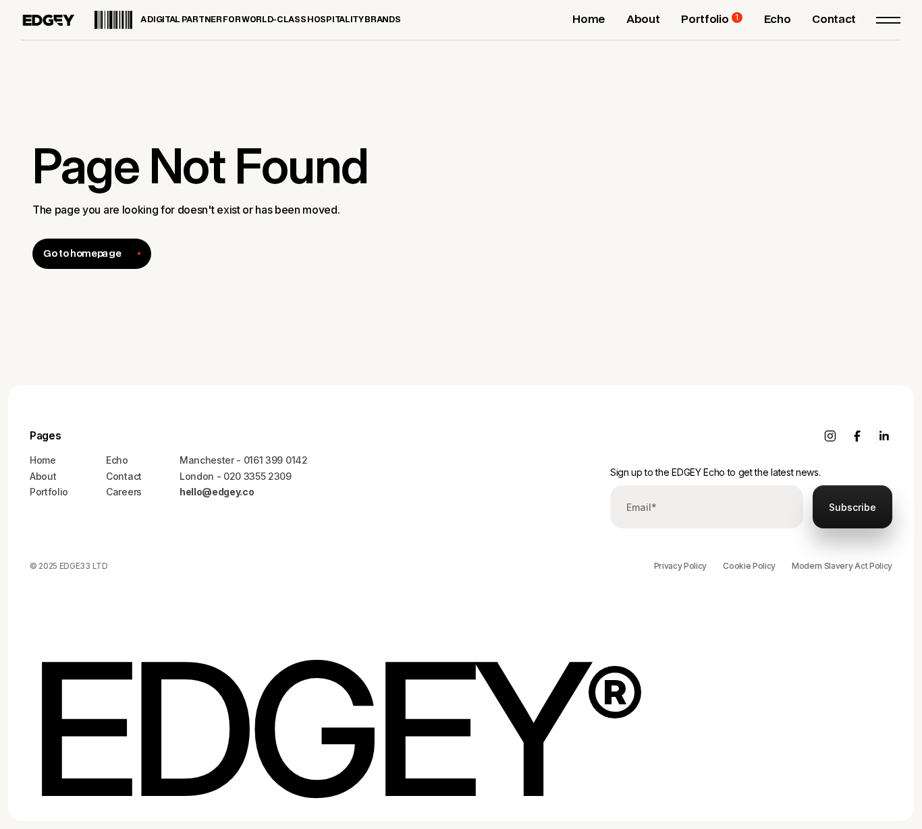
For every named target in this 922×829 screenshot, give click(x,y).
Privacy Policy (680, 566)
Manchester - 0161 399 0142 (244, 460)
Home (43, 460)
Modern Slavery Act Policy (842, 566)
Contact (124, 476)
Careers (124, 491)
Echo (117, 460)
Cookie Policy (749, 566)
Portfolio (49, 491)
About (43, 476)
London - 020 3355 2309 (236, 476)
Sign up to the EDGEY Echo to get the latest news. (715, 472)
